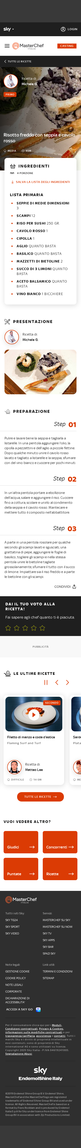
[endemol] (41, 1079)
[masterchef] (29, 46)
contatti (59, 1035)
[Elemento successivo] (67, 682)
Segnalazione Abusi (18, 1053)
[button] (42, 628)
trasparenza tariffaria (20, 1035)
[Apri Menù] (7, 46)
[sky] (40, 1070)
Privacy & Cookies (51, 1028)
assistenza (43, 1035)
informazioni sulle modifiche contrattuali (33, 1032)
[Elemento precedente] (56, 682)
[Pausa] (45, 682)
